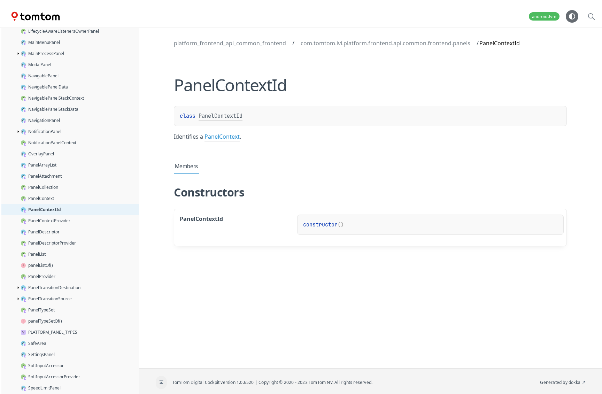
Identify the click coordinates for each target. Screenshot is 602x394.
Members (186, 166)
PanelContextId (220, 116)
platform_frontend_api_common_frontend (230, 43)
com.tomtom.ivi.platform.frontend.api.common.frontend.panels (385, 43)
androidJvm (544, 16)
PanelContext (222, 136)
